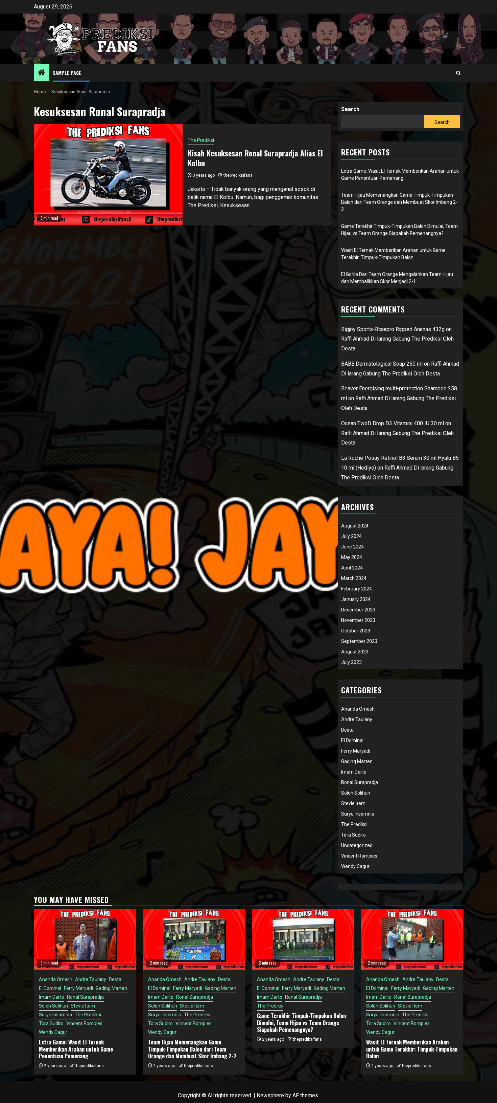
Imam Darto (353, 772)
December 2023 (358, 609)
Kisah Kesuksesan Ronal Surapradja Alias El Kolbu (255, 158)
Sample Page (67, 72)
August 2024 (355, 525)
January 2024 (356, 599)
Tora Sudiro (353, 835)
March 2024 (353, 578)
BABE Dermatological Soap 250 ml (382, 364)
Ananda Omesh (358, 709)
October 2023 (355, 630)
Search (350, 109)
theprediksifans (238, 175)
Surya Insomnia (357, 814)
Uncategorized (357, 845)
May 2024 (351, 557)
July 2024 (351, 536)
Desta (347, 730)
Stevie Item (353, 803)
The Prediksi (201, 140)
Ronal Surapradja (359, 782)
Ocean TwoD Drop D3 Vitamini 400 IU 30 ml (392, 423)
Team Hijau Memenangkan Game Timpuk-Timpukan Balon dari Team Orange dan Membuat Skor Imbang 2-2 (399, 202)
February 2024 (356, 588)
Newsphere (270, 1095)
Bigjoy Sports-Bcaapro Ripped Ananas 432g (393, 329)
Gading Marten (357, 761)
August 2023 (355, 651)
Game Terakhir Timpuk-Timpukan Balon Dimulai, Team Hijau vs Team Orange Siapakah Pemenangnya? (301, 1023)
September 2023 (359, 641)
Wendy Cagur (355, 866)
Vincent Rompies (359, 856)
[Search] (458, 73)
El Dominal (352, 740)
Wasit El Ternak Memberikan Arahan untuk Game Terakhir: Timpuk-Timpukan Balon (411, 1049)
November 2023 (358, 620)
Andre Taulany (356, 719)
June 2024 (352, 546)
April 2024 (352, 567)
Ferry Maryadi (355, 751)
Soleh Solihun (355, 793)
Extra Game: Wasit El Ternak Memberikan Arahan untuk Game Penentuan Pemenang (76, 1049)
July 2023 (351, 662)
